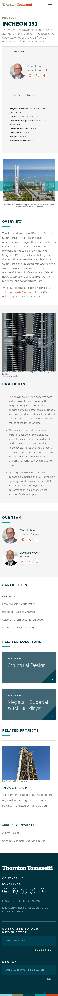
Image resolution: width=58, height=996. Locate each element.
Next (51, 186)
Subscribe (43, 950)
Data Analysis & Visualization (18, 604)
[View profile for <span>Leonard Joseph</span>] (10, 558)
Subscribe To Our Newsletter (20, 930)
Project (9, 17)
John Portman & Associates (18, 292)
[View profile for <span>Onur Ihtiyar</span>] (18, 71)
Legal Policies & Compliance (22, 901)
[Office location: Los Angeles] (37, 562)
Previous (6, 186)
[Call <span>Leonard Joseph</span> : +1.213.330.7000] (30, 562)
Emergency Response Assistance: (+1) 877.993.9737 (25, 910)
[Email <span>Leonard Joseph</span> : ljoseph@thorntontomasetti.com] (23, 562)
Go (49, 979)
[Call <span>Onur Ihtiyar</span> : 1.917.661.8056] (37, 75)
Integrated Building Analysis (18, 611)
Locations (11, 884)
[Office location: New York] (44, 75)
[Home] (17, 4)
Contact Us (13, 878)
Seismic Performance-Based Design (23, 619)
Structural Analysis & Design (18, 627)
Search (9, 961)
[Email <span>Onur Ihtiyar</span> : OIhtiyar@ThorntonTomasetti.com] (30, 75)
